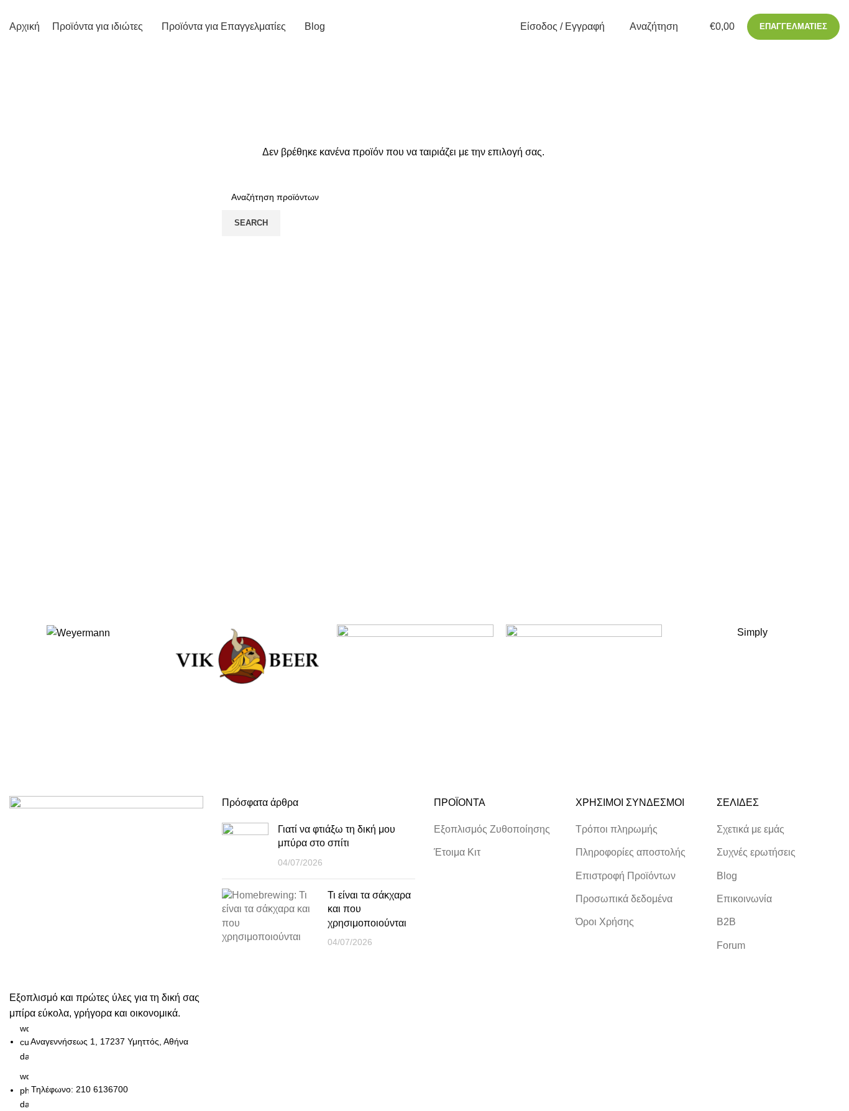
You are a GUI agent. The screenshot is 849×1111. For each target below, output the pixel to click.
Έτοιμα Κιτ (457, 852)
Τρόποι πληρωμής (617, 829)
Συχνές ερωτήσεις (756, 852)
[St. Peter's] (584, 657)
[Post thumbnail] (245, 846)
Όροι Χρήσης (605, 922)
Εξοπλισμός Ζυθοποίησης (492, 829)
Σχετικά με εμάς (750, 829)
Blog (727, 876)
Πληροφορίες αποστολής (631, 852)
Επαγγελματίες (793, 26)
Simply (752, 632)
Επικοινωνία (744, 899)
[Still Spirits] (415, 657)
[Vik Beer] (246, 657)
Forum (731, 945)
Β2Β (726, 922)
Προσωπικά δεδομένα (624, 899)
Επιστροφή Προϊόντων (626, 876)
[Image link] (106, 892)
